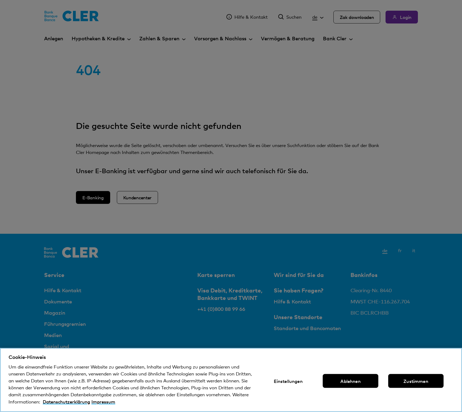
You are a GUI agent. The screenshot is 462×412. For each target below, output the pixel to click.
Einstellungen (288, 381)
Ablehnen (350, 381)
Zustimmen (415, 381)
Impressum (103, 402)
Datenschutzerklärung (66, 402)
